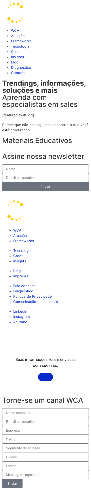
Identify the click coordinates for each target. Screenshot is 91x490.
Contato (18, 73)
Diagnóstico (21, 67)
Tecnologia (20, 46)
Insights (17, 57)
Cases (16, 51)
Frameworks (21, 41)
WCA (15, 30)
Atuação (18, 35)
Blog (15, 62)
